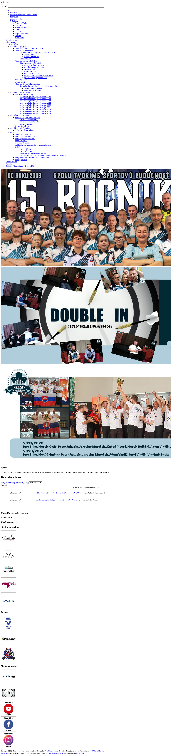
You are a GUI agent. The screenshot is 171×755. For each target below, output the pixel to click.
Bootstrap (4, 753)
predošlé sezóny (25, 59)
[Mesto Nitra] (8, 630)
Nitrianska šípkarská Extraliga (26, 61)
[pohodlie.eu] (8, 576)
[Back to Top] (2, 749)
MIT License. (50, 753)
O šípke (18, 31)
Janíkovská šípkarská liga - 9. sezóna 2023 (35, 97)
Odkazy (18, 36)
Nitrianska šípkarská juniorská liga (27, 118)
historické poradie (26, 151)
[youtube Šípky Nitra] (8, 715)
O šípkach (14, 21)
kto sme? (13, 13)
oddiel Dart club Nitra (18, 46)
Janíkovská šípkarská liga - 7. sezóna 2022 (35, 101)
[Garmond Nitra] (8, 592)
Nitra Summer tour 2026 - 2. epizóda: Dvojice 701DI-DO (57, 493)
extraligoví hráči (30, 69)
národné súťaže (11, 162)
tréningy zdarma (21, 160)
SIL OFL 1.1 (80, 753)
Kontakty (9, 164)
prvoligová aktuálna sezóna (34, 65)
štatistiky (18, 147)
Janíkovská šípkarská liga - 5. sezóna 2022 (35, 105)
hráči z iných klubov (22, 143)
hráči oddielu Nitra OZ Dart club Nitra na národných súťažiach (43, 155)
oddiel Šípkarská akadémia (20, 116)
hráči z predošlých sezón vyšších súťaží (38, 76)
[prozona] (8, 646)
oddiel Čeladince (21, 141)
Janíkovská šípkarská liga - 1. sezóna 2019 (35, 113)
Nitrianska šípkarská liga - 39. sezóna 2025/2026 (37, 52)
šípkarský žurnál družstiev (33, 90)
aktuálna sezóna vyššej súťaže (31, 63)
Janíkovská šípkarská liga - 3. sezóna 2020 (35, 109)
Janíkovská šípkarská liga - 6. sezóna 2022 (35, 103)
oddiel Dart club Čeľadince (20, 128)
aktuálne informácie (31, 57)
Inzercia (18, 25)
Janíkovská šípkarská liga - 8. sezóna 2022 (35, 99)
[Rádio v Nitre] (8, 684)
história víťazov (25, 149)
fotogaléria (14, 17)
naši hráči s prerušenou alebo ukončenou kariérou (33, 145)
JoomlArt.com (49, 751)
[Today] (24, 483)
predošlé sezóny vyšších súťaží (35, 78)
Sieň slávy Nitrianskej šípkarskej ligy (33, 153)
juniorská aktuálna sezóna (29, 120)
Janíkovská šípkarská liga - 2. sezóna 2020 (35, 111)
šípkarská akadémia (22, 126)
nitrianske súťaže (12, 44)
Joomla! (57, 751)
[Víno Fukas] (8, 561)
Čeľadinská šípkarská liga (24, 130)
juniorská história (26, 124)
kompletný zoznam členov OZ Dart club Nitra (32, 158)
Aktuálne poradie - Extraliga (34, 67)
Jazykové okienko (21, 34)
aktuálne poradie (30, 55)
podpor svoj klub (16, 19)
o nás (7, 10)
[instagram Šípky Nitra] (8, 747)
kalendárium (10, 42)
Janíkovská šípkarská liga (24, 94)
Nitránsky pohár (21, 80)
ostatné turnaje (20, 82)
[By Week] (15, 483)
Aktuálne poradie (12, 40)
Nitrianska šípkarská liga (24, 50)
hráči (12, 132)
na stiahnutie (19, 38)
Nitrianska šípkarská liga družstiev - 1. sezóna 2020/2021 (40, 86)
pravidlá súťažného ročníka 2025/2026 (29, 48)
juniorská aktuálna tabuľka (29, 122)
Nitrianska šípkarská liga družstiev (27, 84)
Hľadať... (4, 6)
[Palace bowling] (8, 545)
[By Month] (6, 483)
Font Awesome (58, 753)
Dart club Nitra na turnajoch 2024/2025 (20, 166)
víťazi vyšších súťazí (31, 73)
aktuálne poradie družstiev (33, 88)
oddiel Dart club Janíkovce (20, 92)
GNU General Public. (97, 751)
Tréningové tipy (21, 27)
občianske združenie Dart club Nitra (23, 15)
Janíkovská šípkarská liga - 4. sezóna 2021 (35, 107)
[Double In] (8, 700)
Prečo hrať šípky (21, 23)
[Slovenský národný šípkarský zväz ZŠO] (8, 661)
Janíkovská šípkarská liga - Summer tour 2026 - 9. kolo (56, 500)
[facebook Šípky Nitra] (8, 731)
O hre (17, 29)
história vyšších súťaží (28, 71)
